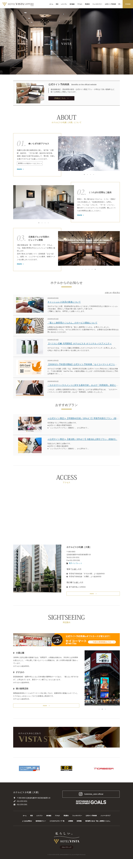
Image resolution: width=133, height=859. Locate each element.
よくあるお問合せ (27, 821)
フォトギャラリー (97, 4)
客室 (57, 4)
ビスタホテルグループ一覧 (57, 821)
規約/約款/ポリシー (41, 821)
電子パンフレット (75, 563)
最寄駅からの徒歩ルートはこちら (29, 163)
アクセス (79, 4)
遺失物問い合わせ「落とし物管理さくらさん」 (98, 821)
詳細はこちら (60, 98)
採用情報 (79, 821)
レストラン (64, 4)
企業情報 (70, 821)
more (19, 169)
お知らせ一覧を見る (112, 293)
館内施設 (72, 4)
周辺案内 (87, 4)
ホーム (51, 4)
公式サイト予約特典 (110, 4)
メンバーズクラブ (105, 815)
